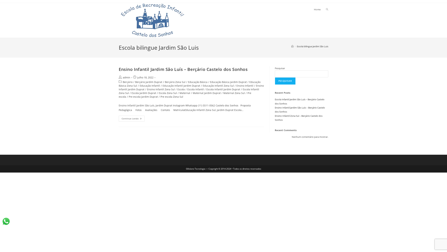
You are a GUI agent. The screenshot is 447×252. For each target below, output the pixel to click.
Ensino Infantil (244, 85)
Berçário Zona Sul (175, 82)
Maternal (184, 93)
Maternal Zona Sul (234, 93)
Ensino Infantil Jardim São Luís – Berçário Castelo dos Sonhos (183, 69)
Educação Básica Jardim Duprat (228, 82)
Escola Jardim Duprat (143, 93)
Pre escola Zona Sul (171, 96)
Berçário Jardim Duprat (148, 82)
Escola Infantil (195, 89)
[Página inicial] (292, 46)
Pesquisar (280, 68)
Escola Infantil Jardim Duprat (223, 89)
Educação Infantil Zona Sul (218, 85)
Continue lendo (133, 118)
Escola (181, 89)
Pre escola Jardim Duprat (143, 96)
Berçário (128, 82)
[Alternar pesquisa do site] (327, 9)
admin (126, 77)
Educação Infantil (150, 85)
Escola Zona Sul (168, 93)
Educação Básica (197, 82)
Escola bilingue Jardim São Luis (312, 46)
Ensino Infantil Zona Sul (161, 89)
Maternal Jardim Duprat (207, 93)
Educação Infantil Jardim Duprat (181, 85)
